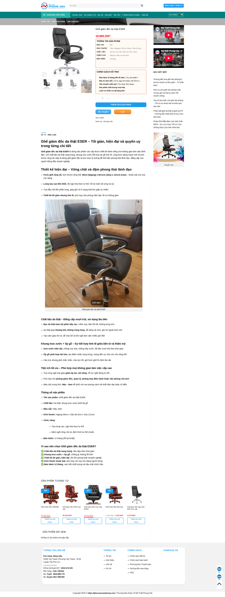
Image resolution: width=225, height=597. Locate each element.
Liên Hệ (144, 15)
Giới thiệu (110, 560)
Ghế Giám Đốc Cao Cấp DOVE (93, 508)
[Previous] (45, 52)
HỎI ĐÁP (108, 15)
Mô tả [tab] (43, 135)
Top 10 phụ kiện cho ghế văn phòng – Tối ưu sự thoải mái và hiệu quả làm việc (168, 103)
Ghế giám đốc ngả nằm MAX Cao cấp (136, 508)
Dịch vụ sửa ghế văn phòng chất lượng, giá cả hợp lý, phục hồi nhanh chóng (167, 93)
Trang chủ (77, 15)
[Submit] (142, 6)
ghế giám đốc (73, 158)
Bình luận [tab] (52, 135)
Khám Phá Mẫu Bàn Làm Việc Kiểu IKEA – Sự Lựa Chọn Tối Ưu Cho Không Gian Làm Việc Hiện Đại (168, 124)
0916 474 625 (67, 568)
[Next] (88, 52)
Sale (219, 572)
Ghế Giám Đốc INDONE (50, 507)
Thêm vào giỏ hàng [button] (50, 521)
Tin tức (117, 15)
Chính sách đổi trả (137, 556)
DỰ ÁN (100, 15)
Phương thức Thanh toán (140, 564)
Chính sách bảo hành (139, 560)
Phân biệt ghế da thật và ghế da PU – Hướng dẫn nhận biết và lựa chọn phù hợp (168, 114)
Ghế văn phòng (58, 22)
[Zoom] (44, 74)
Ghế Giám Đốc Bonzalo (114, 507)
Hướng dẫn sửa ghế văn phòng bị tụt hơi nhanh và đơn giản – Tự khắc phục (169, 82)
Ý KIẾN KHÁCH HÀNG (131, 15)
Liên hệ (109, 564)
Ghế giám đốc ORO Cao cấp (72, 508)
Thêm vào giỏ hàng (121, 105)
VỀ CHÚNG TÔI (90, 15)
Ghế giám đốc (73, 22)
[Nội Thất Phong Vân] (53, 5)
